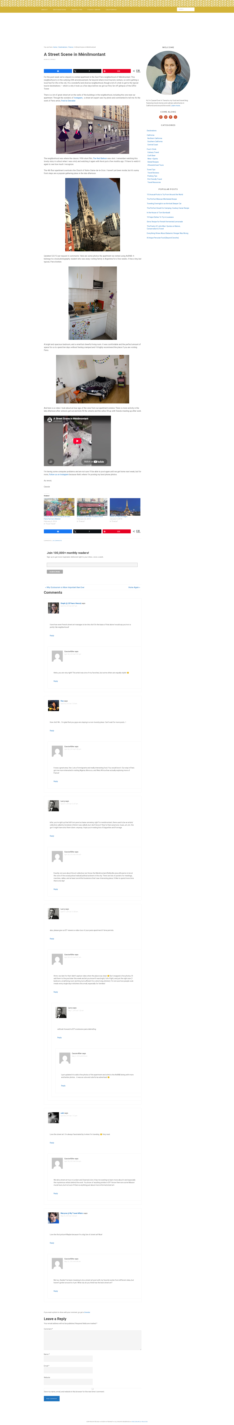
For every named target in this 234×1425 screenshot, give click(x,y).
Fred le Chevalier (68, 101)
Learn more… (176, 106)
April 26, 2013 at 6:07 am (69, 606)
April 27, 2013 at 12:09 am (69, 912)
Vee (62, 701)
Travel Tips (151, 170)
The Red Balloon (100, 158)
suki (62, 1113)
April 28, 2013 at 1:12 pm (69, 1116)
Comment (48, 1329)
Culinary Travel (153, 152)
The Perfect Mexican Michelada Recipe (162, 199)
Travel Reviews (153, 173)
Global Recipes (153, 162)
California (150, 135)
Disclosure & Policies (140, 1421)
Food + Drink (151, 149)
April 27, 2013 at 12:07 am (69, 804)
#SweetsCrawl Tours (155, 165)
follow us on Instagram (59, 474)
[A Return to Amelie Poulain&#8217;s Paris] (92, 507)
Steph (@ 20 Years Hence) (71, 603)
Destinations (151, 131)
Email (46, 1366)
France (53, 59)
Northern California (154, 138)
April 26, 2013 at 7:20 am (69, 703)
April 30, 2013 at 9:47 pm (72, 957)
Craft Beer (151, 156)
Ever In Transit (117, 28)
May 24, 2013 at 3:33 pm (69, 1216)
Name (47, 1354)
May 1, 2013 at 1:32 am (76, 1010)
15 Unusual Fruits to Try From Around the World (165, 194)
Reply (52, 636)
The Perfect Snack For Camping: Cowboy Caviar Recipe (168, 208)
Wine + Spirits (152, 159)
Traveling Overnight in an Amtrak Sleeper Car (164, 204)
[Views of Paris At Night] (125, 507)
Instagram (78, 98)
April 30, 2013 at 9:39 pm (72, 749)
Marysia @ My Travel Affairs (72, 1213)
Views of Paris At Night (118, 516)
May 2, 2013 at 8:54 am (79, 1056)
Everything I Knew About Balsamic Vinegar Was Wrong (167, 233)
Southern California (154, 141)
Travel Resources (154, 182)
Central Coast (152, 145)
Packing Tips (152, 176)
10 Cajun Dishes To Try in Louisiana (160, 217)
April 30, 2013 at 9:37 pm (72, 654)
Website (47, 1377)
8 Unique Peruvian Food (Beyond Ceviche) (163, 238)
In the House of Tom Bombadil (158, 213)
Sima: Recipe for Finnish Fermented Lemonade (165, 222)
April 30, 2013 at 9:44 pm (72, 854)
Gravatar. (87, 1312)
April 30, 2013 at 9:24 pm (72, 1161)
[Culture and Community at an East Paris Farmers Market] (59, 507)
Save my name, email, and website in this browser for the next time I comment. (74, 1392)
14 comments (57, 540)
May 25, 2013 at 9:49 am (72, 1261)
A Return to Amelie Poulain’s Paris (90, 516)
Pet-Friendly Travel (154, 179)
